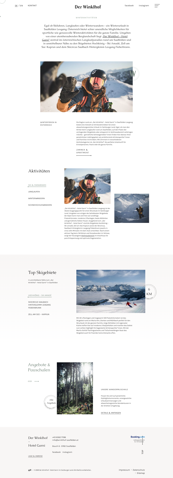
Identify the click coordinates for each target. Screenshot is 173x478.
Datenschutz (139, 469)
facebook (129, 5)
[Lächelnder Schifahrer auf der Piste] (87, 203)
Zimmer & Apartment (82, 151)
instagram (144, 5)
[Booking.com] (139, 442)
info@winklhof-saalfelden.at (65, 440)
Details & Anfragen (111, 413)
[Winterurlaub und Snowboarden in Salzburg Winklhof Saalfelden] (130, 222)
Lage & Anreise (35, 456)
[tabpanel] (86, 86)
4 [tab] (45, 92)
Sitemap (141, 473)
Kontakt (32, 5)
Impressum (124, 469)
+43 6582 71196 (59, 437)
